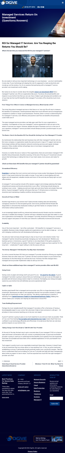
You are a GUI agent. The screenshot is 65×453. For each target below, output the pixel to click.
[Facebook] (38, 7)
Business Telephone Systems (37, 394)
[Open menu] (62, 2)
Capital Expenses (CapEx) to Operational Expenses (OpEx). (31, 296)
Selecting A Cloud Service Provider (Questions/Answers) (14, 363)
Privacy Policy (32, 451)
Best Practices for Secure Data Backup (8, 381)
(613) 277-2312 (23, 387)
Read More (5, 397)
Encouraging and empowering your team (32, 319)
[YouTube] (43, 7)
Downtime (5, 173)
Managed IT (38, 400)
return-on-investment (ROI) (43, 92)
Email (52, 395)
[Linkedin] (41, 7)
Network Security (40, 379)
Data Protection (39, 388)
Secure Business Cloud (39, 384)
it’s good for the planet (47, 275)
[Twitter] (40, 7)
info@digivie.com (24, 390)
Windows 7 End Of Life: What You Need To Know (49, 363)
